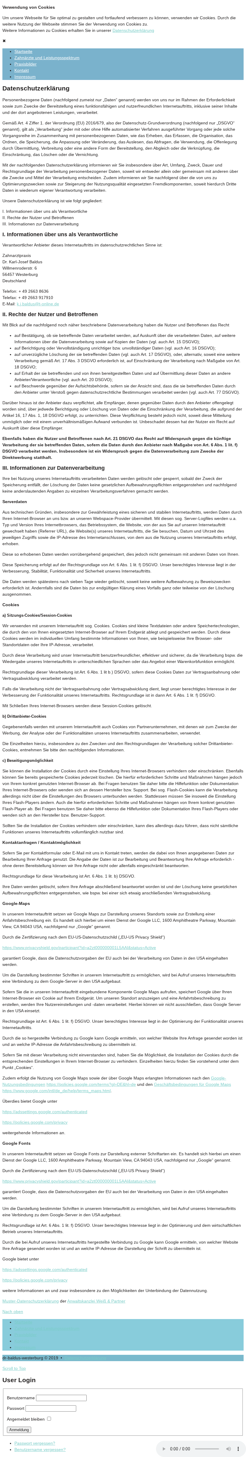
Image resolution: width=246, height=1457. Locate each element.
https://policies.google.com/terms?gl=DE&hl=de (91, 1084)
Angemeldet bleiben (26, 1419)
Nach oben (12, 1311)
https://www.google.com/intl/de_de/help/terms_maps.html (56, 1090)
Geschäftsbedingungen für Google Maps (192, 1084)
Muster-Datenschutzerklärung (30, 1301)
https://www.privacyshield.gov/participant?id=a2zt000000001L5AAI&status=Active (79, 947)
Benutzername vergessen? (40, 1449)
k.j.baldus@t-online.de (38, 303)
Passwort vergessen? (34, 1443)
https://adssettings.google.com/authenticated (44, 1111)
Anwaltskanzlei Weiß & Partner (96, 1301)
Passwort (15, 1408)
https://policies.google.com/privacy (35, 1122)
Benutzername (21, 1397)
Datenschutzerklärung (133, 30)
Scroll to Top (14, 1368)
